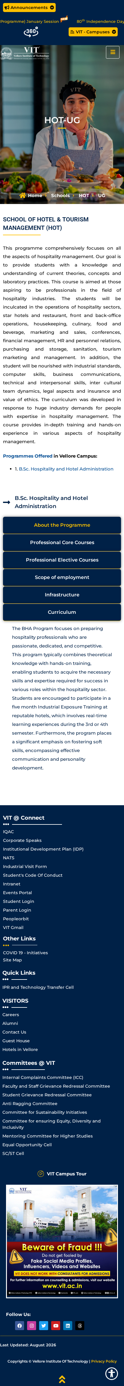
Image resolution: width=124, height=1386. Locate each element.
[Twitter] (43, 1325)
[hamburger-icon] (112, 52)
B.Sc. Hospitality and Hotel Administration (66, 469)
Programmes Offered (27, 456)
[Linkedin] (67, 1325)
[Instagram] (31, 1325)
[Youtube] (55, 1325)
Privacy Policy (104, 1361)
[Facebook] (19, 1325)
